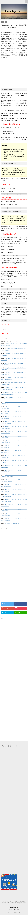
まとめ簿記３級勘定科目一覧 (12, 523)
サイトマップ (17, 903)
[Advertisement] (14, 72)
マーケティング (9, 901)
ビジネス (15, 901)
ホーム (4, 901)
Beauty (19, 901)
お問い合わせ (19, 902)
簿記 (3, 618)
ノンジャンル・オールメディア (14, 909)
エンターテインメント (12, 902)
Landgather (14, 907)
